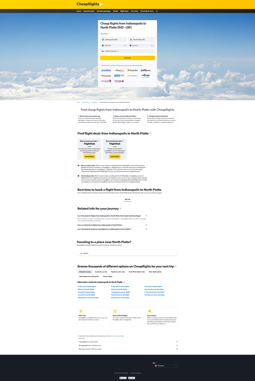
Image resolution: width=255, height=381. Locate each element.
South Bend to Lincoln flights (120, 295)
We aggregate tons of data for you (90, 345)
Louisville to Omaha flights (86, 292)
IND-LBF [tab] (127, 199)
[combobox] (105, 34)
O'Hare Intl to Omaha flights (87, 286)
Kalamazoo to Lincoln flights (120, 297)
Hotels (115, 11)
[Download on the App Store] (132, 378)
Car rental (134, 11)
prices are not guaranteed (117, 336)
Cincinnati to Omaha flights (153, 286)
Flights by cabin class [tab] (118, 272)
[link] (89, 157)
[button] (112, 45)
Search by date (89, 11)
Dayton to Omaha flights (119, 289)
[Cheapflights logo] (88, 4)
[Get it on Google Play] (123, 378)
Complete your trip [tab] (101, 272)
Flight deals (124, 11)
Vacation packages (104, 11)
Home (79, 11)
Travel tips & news (146, 11)
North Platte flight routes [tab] (137, 272)
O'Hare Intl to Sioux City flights (154, 292)
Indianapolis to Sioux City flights (88, 297)
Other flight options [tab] (155, 272)
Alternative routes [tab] (85, 272)
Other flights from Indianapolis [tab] (89, 276)
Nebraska (94, 102)
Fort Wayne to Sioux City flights (155, 295)
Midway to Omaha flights (86, 289)
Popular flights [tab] (107, 276)
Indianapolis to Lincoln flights (120, 292)
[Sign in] (157, 11)
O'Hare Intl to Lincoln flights (120, 286)
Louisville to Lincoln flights (86, 295)
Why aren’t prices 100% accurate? (90, 349)
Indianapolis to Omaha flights (154, 289)
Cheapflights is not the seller (88, 342)
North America (86, 102)
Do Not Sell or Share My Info (121, 373)
